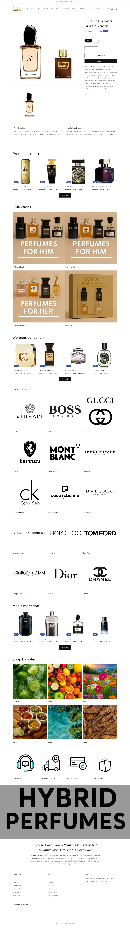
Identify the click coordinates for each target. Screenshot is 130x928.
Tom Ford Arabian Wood (46, 370)
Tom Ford (86, 553)
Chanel (85, 594)
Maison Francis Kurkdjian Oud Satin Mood (103, 187)
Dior (49, 594)
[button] (108, 9)
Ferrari (15, 472)
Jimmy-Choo (53, 553)
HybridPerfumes (62, 923)
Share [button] (88, 94)
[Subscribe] (45, 910)
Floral (85, 701)
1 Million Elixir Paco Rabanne (21, 187)
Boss (49, 431)
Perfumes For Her (19, 325)
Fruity (50, 701)
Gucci (85, 431)
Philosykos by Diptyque (98, 370)
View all (65, 195)
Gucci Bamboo (69, 370)
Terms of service (18, 895)
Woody (85, 742)
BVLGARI (86, 512)
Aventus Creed (69, 639)
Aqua (50, 742)
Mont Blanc (52, 472)
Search (15, 879)
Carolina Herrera (19, 553)
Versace (15, 431)
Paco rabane (52, 512)
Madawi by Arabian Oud (46, 187)
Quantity (87, 45)
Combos (68, 325)
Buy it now (101, 61)
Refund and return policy (20, 889)
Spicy (15, 742)
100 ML (97, 41)
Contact (15, 899)
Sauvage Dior (95, 639)
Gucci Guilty (42, 639)
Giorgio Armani (18, 594)
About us (15, 882)
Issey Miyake (87, 472)
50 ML (88, 41)
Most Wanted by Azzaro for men (21, 639)
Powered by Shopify (70, 923)
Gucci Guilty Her (17, 370)
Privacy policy (17, 885)
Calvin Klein (17, 512)
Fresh (15, 701)
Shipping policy (17, 892)
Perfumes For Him (19, 267)
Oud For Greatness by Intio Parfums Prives (77, 187)
